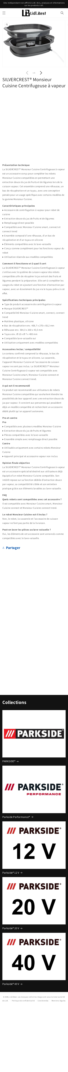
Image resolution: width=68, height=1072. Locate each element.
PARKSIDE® (8, 761)
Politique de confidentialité (23, 1001)
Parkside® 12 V (10, 872)
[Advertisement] (34, 125)
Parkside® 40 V (10, 984)
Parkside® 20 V (10, 928)
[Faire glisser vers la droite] (40, 72)
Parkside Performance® (16, 817)
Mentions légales (59, 1001)
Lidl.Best (13, 997)
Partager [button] (13, 547)
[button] (3, 12)
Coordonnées (43, 1001)
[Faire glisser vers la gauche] (27, 72)
